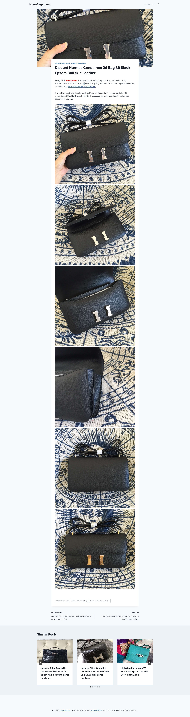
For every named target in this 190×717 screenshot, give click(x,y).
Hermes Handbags (78, 63)
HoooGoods (65, 710)
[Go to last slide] (40, 662)
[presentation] (55, 651)
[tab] (90, 686)
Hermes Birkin (96, 710)
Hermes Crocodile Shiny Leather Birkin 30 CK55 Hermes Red (120, 616)
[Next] (149, 662)
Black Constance (62, 601)
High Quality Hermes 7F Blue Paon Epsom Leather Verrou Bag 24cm (134, 671)
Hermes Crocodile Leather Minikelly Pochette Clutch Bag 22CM (71, 616)
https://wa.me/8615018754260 (82, 86)
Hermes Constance (62, 63)
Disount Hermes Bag (79, 601)
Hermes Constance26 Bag (99, 601)
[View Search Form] (159, 4)
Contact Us (149, 4)
